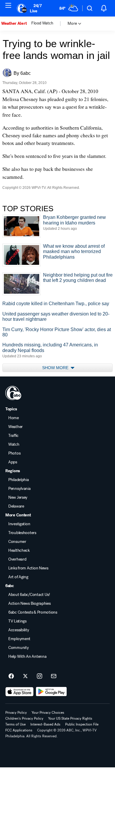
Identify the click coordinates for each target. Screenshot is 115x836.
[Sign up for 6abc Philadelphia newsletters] (54, 676)
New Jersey (17, 497)
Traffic (13, 436)
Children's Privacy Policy (24, 718)
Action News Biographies (29, 604)
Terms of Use (15, 724)
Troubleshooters (22, 533)
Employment (19, 639)
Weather (15, 427)
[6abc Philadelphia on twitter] (25, 676)
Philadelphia (18, 480)
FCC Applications (18, 730)
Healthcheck (19, 550)
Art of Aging (18, 577)
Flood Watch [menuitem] (42, 23)
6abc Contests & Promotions (32, 612)
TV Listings (17, 621)
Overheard (17, 559)
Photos (14, 453)
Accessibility (18, 630)
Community (18, 648)
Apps (12, 462)
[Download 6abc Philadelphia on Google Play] (51, 691)
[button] (90, 8)
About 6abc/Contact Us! (29, 595)
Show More (56, 367)
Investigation (19, 524)
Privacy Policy (16, 712)
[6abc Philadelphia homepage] (22, 8)
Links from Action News (28, 568)
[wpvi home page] (13, 393)
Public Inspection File (81, 724)
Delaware (16, 506)
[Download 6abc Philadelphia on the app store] (19, 691)
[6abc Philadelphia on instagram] (39, 676)
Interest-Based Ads (45, 724)
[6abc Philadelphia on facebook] (11, 676)
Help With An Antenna (27, 657)
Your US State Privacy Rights (70, 718)
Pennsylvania (19, 489)
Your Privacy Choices (48, 712)
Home (13, 418)
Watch (13, 444)
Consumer (17, 542)
